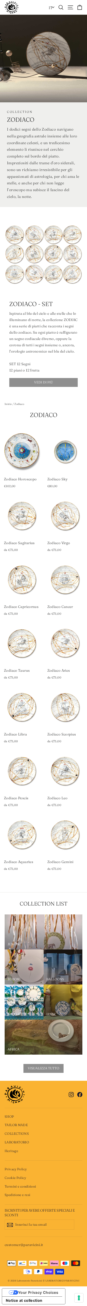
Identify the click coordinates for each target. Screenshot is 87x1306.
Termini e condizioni (20, 1186)
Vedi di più (43, 382)
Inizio (8, 404)
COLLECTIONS (17, 1133)
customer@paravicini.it (24, 1244)
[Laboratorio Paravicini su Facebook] (79, 1094)
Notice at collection (24, 1300)
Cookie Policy (15, 1178)
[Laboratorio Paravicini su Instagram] (71, 1094)
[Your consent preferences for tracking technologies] (78, 1297)
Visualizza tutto (43, 1068)
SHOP (9, 1116)
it (50, 7)
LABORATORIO (17, 1142)
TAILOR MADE (16, 1125)
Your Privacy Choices (38, 1292)
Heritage (11, 1151)
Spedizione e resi (17, 1195)
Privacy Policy (16, 1169)
